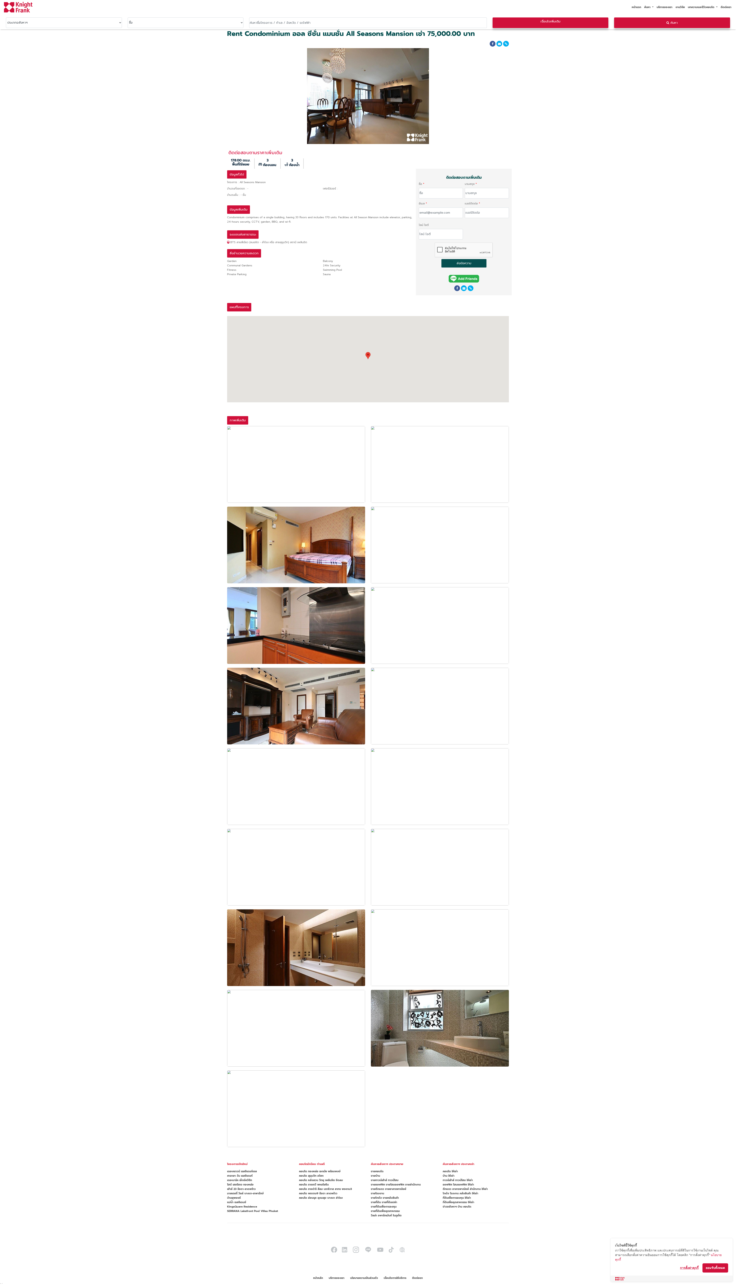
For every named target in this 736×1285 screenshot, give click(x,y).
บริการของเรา (664, 7)
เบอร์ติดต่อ (471, 204)
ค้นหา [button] (647, 7)
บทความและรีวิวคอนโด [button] (701, 7)
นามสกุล (470, 184)
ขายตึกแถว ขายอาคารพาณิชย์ (388, 1189)
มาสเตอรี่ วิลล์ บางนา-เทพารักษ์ (245, 1193)
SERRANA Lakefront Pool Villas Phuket (252, 1211)
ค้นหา (673, 23)
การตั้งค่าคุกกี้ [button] (689, 1268)
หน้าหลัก (318, 1278)
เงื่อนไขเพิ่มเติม (550, 21)
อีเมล (422, 204)
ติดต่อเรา (726, 7)
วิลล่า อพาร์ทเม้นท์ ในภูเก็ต (386, 1215)
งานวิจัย (680, 7)
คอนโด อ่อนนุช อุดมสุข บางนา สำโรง (321, 1198)
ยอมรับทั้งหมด (715, 1268)
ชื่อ (420, 184)
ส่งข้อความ (464, 263)
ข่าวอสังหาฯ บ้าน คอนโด (457, 1207)
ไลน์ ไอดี (424, 225)
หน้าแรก (636, 7)
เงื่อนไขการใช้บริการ (395, 1278)
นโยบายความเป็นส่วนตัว (364, 1278)
